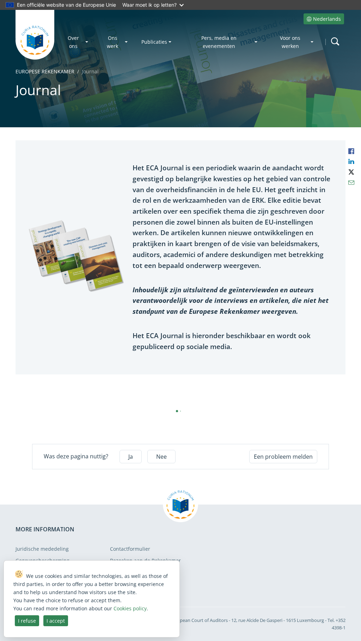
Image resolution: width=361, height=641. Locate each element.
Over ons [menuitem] (73, 42)
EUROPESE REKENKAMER (45, 71)
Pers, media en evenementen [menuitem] (219, 42)
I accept (56, 620)
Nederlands (327, 19)
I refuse (27, 620)
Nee (161, 456)
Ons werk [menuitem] (112, 42)
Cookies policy (130, 608)
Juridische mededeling (42, 548)
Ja (130, 456)
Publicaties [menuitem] (154, 41)
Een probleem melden (283, 456)
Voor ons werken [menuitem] (290, 42)
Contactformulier (130, 548)
